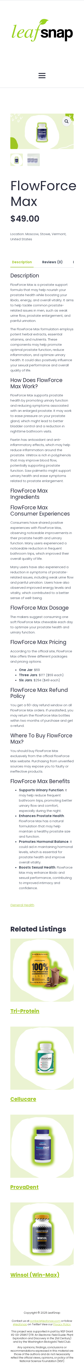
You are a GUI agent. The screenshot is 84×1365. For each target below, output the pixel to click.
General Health (22, 905)
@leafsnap (20, 1324)
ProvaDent (24, 1187)
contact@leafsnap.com (45, 1321)
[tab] (22, 262)
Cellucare (23, 1099)
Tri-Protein (24, 1011)
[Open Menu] (42, 75)
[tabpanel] (42, 582)
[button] (66, 121)
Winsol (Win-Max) (34, 1274)
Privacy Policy (62, 1324)
